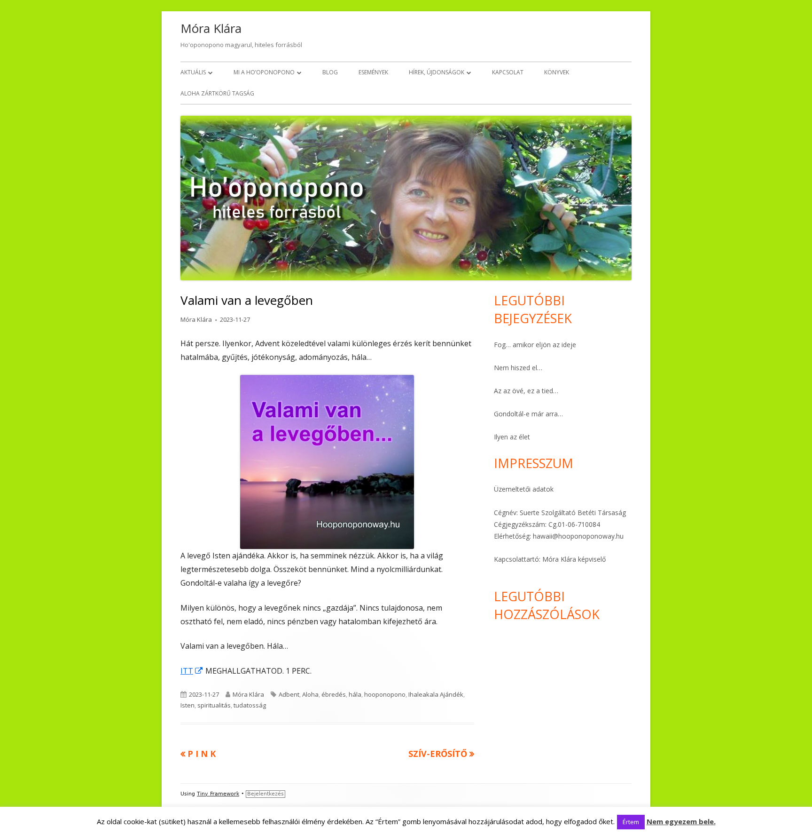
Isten (187, 705)
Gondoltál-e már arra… (528, 413)
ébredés (333, 694)
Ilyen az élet (512, 436)
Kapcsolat (507, 72)
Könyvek (556, 72)
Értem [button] (631, 822)
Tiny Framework (218, 794)
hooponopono (385, 694)
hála (355, 694)
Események (373, 72)
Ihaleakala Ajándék (435, 694)
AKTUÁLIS (193, 72)
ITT (191, 671)
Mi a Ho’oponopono (264, 72)
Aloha (310, 694)
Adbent (289, 694)
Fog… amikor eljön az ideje (535, 344)
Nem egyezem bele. (681, 821)
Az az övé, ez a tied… (526, 390)
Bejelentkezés (265, 794)
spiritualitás (214, 705)
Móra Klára (211, 28)
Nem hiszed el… (518, 367)
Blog (330, 72)
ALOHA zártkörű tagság (217, 93)
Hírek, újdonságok (436, 72)
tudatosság (250, 705)
